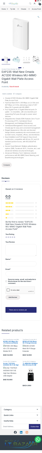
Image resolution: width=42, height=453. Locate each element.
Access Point (6, 69)
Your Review (10, 242)
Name (8, 259)
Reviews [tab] (6, 178)
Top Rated (26, 339)
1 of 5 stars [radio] (6, 237)
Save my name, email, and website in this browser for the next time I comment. (22, 281)
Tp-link (12, 9)
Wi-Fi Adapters (12, 361)
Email (8, 269)
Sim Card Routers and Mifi (11, 339)
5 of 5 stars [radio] (14, 237)
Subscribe (34, 426)
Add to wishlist (7, 94)
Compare (18, 94)
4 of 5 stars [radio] (12, 237)
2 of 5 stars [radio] (8, 237)
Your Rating (9, 234)
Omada (23, 9)
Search (30, 3)
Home (4, 9)
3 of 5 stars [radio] (10, 237)
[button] (38, 17)
